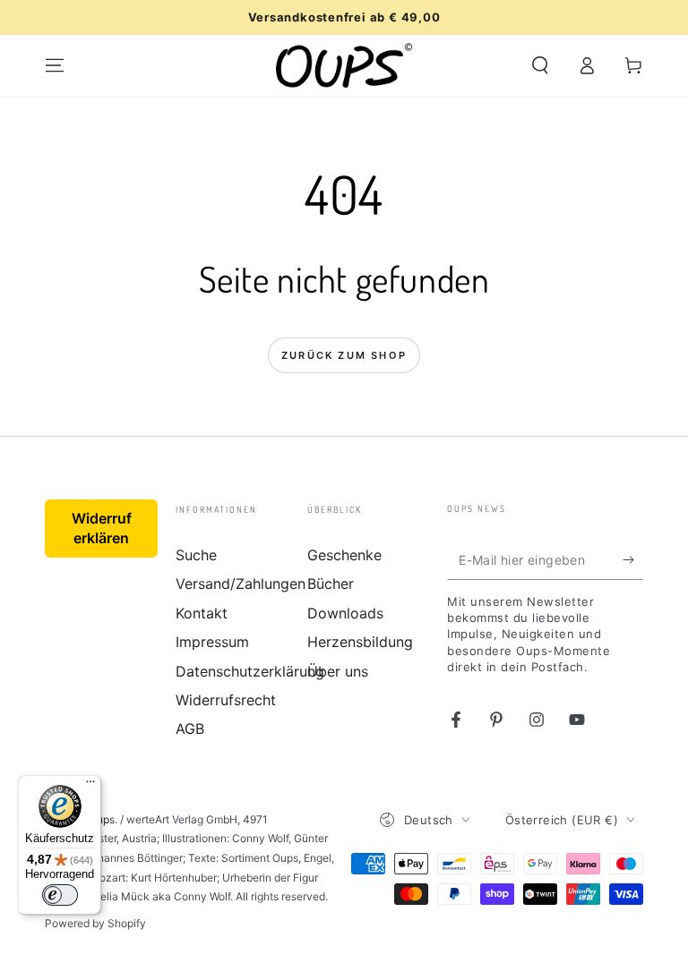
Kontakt (202, 613)
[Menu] (54, 65)
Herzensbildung (360, 642)
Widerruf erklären (102, 528)
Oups (102, 819)
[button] (540, 65)
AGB (190, 728)
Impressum (212, 642)
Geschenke (344, 555)
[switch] (60, 895)
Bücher (330, 583)
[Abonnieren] (633, 559)
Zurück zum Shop (344, 355)
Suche (196, 555)
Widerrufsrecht (226, 700)
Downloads (345, 613)
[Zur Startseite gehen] (344, 65)
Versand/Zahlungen (240, 583)
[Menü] (90, 786)
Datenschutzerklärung (250, 671)
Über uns (337, 671)
